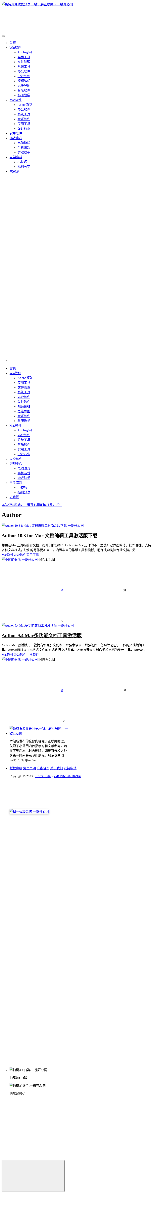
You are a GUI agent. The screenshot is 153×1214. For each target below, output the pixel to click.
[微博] (39, 952)
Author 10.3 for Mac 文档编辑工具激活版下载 (49, 535)
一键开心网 (43, 776)
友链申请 (70, 768)
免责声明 (29, 768)
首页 (13, 42)
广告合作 (43, 768)
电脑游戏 (24, 143)
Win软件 (15, 47)
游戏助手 (24, 152)
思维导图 (24, 85)
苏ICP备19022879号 (67, 776)
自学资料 (16, 157)
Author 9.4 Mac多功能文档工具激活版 (42, 635)
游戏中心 (16, 138)
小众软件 (32, 654)
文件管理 (24, 62)
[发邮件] (64, 1062)
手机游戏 (24, 147)
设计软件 (24, 76)
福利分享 (24, 166)
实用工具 (24, 57)
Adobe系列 (25, 52)
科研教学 (24, 95)
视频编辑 (24, 81)
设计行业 (24, 128)
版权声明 (16, 768)
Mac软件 (16, 100)
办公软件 (24, 71)
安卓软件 (16, 133)
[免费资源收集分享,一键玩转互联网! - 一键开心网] (39, 733)
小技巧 (22, 162)
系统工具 (24, 66)
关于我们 (56, 768)
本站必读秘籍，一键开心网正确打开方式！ (32, 505)
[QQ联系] (64, 921)
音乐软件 (24, 90)
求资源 (14, 171)
